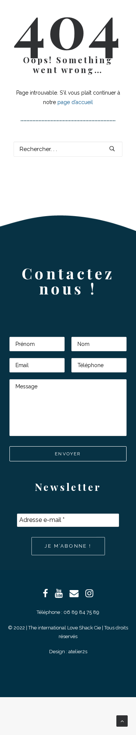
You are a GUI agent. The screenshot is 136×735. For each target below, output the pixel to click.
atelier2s (77, 651)
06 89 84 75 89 (81, 612)
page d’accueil (75, 102)
